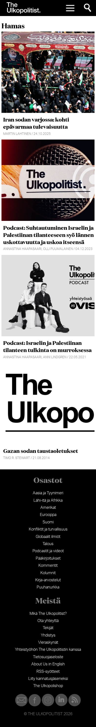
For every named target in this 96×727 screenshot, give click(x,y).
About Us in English (48, 664)
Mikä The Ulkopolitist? (48, 614)
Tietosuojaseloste (48, 657)
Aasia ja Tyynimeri (48, 493)
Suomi (48, 522)
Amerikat (48, 508)
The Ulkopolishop (48, 686)
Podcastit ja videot (48, 551)
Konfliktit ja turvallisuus (48, 529)
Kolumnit (48, 573)
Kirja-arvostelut (48, 580)
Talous (48, 544)
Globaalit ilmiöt (48, 537)
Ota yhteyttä (48, 621)
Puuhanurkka (48, 587)
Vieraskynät (48, 642)
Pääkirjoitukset (48, 558)
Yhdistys (48, 635)
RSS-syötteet (48, 672)
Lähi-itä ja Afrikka (48, 500)
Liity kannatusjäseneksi (48, 679)
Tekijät (48, 628)
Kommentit (48, 565)
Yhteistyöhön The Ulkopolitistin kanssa (48, 650)
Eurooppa (48, 515)
